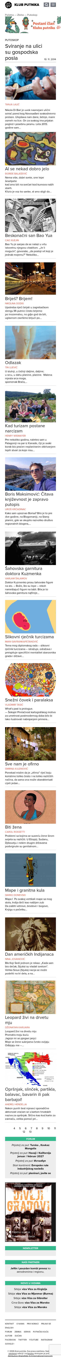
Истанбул (30, 1161)
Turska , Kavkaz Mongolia (30, 1146)
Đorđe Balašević (16, 173)
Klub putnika (26, 5)
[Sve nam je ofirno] (30, 759)
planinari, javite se (30, 1173)
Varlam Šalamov (16, 578)
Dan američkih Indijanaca (29, 954)
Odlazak (13, 362)
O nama (20, 1324)
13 (30, 1131)
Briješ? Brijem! (18, 298)
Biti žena (13, 827)
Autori (8, 1336)
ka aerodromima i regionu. (30, 1270)
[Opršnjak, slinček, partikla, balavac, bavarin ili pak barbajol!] (30, 1085)
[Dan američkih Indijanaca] (30, 950)
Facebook (10, 1340)
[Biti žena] (30, 823)
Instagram (46, 1340)
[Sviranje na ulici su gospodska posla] (30, 99)
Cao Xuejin (12, 240)
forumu (30, 1353)
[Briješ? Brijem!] (30, 294)
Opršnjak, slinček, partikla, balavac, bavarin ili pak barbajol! (30, 1094)
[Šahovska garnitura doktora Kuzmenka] (30, 564)
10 (49, 1128)
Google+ (9, 1344)
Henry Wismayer (15, 435)
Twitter (22, 1340)
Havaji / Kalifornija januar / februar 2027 (30, 1154)
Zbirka (18, 1332)
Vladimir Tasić (14, 704)
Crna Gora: (30, 1302)
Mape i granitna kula (25, 890)
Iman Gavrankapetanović (21, 641)
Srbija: (30, 1289)
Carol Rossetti (15, 832)
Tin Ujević (11, 367)
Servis (27, 1332)
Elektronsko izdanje (23, 1236)
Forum (8, 1332)
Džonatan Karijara (17, 1027)
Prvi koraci (33, 1324)
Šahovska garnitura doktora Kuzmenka (23, 571)
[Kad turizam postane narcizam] (30, 421)
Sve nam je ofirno (22, 764)
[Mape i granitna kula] (30, 886)
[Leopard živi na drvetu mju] (30, 1013)
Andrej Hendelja (16, 1104)
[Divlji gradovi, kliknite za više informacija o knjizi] (30, 1195)
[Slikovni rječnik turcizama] (30, 632)
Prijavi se (46, 1324)
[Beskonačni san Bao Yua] (30, 231)
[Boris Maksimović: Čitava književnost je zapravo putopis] (30, 490)
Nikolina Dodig (14, 303)
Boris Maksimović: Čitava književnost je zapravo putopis (29, 499)
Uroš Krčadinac (15, 509)
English (9, 1328)
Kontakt (9, 1324)
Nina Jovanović (15, 959)
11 (55, 1128)
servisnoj (13, 1353)
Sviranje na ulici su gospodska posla (23, 52)
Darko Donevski (15, 895)
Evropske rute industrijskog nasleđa (30, 1167)
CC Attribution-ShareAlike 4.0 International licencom (30, 1354)
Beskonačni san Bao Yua (28, 235)
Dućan (18, 1336)
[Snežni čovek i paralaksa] (30, 695)
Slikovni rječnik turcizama (29, 636)
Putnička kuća (40, 1332)
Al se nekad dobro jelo (27, 168)
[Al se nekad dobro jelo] (30, 164)
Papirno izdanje (20, 1232)
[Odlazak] (30, 358)
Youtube (33, 1340)
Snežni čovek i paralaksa (29, 700)
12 (24, 1131)
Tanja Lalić (12, 104)
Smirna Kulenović (16, 768)
